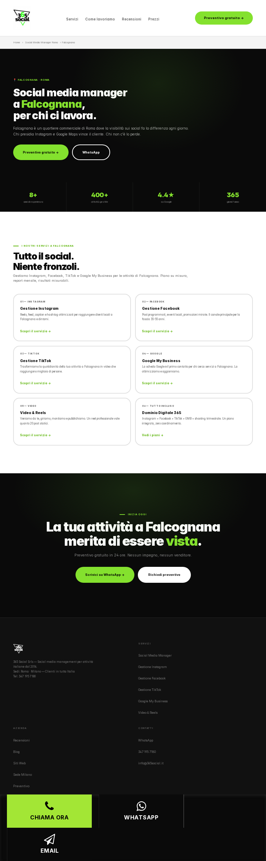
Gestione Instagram (152, 667)
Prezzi (153, 19)
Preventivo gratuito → (224, 18)
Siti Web (19, 763)
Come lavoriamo (100, 19)
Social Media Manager (155, 655)
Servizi (72, 19)
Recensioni (131, 19)
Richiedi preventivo (164, 575)
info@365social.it (150, 763)
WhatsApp (91, 152)
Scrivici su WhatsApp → (105, 575)
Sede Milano (22, 774)
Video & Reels (148, 712)
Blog (16, 752)
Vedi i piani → (152, 435)
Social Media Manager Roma (41, 42)
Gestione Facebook (152, 678)
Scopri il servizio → (35, 331)
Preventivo (21, 786)
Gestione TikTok (149, 690)
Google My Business (153, 701)
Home (16, 42)
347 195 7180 (27, 676)
